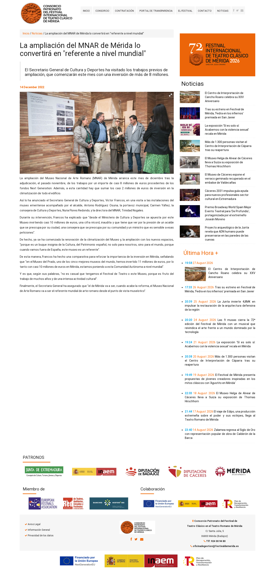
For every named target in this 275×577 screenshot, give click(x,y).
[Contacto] (242, 10)
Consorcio (102, 10)
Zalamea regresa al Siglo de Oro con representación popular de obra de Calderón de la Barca (220, 433)
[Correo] (141, 539)
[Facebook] (233, 10)
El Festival (185, 10)
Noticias (222, 10)
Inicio (86, 10)
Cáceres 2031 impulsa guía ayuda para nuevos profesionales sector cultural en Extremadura (227, 195)
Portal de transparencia (156, 10)
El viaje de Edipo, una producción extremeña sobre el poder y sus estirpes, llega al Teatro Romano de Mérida (220, 415)
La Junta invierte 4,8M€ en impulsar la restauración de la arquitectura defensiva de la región (220, 305)
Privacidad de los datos (41, 535)
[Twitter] (237, 10)
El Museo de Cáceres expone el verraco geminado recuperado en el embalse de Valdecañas (227, 178)
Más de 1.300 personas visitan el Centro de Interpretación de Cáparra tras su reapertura (228, 146)
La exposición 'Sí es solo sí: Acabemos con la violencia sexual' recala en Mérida (227, 129)
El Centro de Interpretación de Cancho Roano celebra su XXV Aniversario (224, 97)
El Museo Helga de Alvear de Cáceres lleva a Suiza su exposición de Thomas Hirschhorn (228, 162)
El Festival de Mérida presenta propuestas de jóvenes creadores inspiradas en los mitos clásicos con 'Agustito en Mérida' (220, 379)
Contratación (124, 10)
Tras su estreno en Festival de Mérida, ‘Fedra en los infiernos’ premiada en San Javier (224, 113)
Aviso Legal (34, 524)
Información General (39, 529)
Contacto (205, 10)
